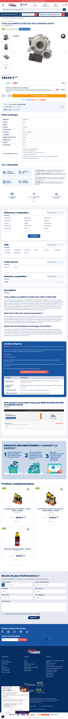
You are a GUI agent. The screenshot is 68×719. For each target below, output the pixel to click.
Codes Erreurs (49, 676)
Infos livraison (15, 109)
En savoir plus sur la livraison (33, 372)
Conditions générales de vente (46, 706)
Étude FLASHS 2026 (6, 662)
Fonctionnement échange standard (54, 666)
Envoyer (33, 618)
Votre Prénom (39, 588)
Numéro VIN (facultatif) (42, 582)
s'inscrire (23, 639)
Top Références (49, 673)
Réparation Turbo (50, 665)
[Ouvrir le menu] (3, 5)
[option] (6, 37)
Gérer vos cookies (6, 672)
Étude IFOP (4, 667)
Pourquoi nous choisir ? (51, 671)
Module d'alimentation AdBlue (31, 667)
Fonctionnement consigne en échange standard (55, 661)
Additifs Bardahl (27, 670)
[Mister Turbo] (12, 6)
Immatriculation (6, 582)
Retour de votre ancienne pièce (53, 668)
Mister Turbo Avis (6, 670)
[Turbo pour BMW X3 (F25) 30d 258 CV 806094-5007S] (39, 48)
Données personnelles (31, 706)
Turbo (25, 660)
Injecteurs (26, 662)
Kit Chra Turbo (27, 669)
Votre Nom (5, 588)
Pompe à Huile (27, 665)
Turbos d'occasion (50, 675)
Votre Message (6, 601)
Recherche (64, 9)
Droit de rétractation (51, 663)
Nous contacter (5, 660)
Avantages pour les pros (51, 670)
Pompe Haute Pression (29, 664)
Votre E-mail (5, 595)
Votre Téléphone (40, 595)
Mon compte (5, 664)
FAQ (3, 665)
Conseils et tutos (5, 669)
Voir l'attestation (11, 417)
